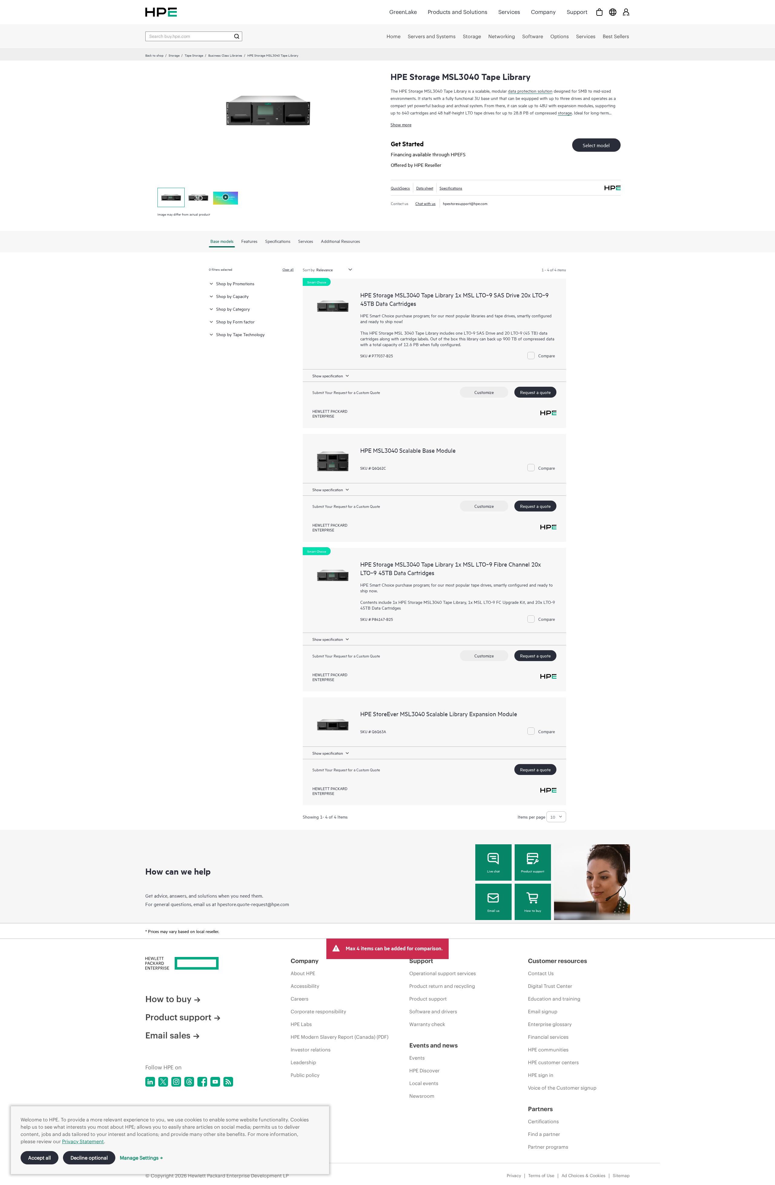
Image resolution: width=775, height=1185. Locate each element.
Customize (484, 392)
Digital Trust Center (550, 986)
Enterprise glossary (550, 1024)
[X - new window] (163, 1082)
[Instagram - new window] (176, 1082)
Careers (299, 999)
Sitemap (621, 1175)
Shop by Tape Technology (240, 334)
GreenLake (403, 11)
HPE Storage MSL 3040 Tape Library (403, 333)
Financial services (548, 1037)
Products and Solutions (457, 11)
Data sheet (424, 187)
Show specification (327, 375)
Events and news (433, 1045)
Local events (423, 1083)
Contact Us (541, 973)
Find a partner (544, 1134)
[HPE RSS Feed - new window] (228, 1082)
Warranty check (427, 1024)
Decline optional (89, 1158)
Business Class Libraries (225, 55)
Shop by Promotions (235, 283)
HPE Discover (424, 1070)
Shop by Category (233, 309)
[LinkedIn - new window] (150, 1082)
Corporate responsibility (318, 1011)
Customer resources (557, 961)
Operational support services (442, 973)
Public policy (305, 1075)
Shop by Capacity (232, 296)
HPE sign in (540, 1075)
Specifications (451, 187)
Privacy (514, 1175)
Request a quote (535, 392)
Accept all (39, 1158)
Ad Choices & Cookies (583, 1175)
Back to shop (154, 55)
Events (417, 1058)
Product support (532, 871)
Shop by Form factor (235, 321)
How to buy (532, 910)
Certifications (543, 1121)
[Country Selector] (612, 12)
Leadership (303, 1062)
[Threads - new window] (189, 1082)
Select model (596, 145)
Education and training (554, 999)
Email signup (542, 1011)
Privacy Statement (83, 1141)
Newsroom (421, 1096)
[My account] (626, 12)
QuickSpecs (400, 187)
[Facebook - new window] (202, 1082)
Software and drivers (433, 1011)
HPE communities (548, 1050)
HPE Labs (301, 1024)
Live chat (493, 871)
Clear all (288, 269)
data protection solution (530, 91)
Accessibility (305, 986)
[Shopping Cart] (599, 12)
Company (543, 11)
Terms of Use (541, 1175)
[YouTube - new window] (215, 1082)
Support (577, 11)
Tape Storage (194, 55)
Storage (174, 55)
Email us (493, 910)
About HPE (303, 973)
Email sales (167, 1035)
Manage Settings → (141, 1158)
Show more (401, 124)
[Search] (236, 36)
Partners (540, 1109)
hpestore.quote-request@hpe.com (253, 904)
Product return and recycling (442, 986)
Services (509, 11)
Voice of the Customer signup (562, 1088)
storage (565, 112)
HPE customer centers (553, 1062)
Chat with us (425, 203)
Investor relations (311, 1050)
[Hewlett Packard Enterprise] (161, 12)
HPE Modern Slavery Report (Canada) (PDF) (339, 1037)
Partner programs (548, 1147)
